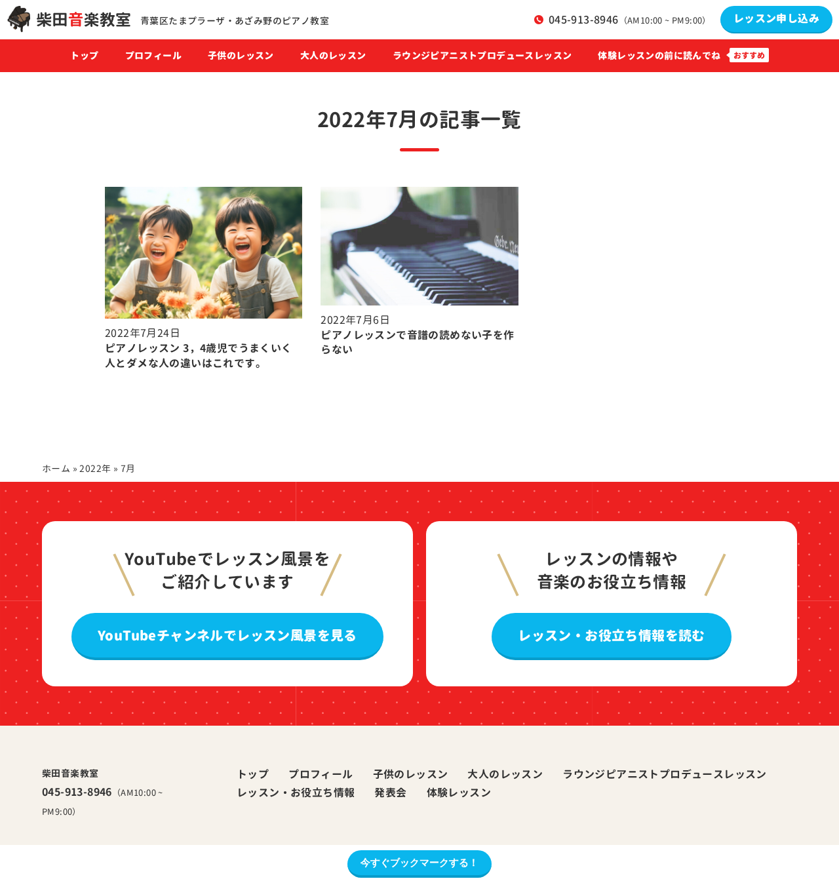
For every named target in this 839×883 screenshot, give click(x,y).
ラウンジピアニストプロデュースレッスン (482, 55)
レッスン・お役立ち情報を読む (611, 635)
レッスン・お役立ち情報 (296, 792)
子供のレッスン (241, 55)
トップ (84, 55)
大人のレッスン (505, 774)
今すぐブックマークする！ (419, 862)
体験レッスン (459, 792)
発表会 (390, 792)
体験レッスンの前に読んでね (659, 55)
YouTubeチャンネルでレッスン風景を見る (227, 635)
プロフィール (153, 55)
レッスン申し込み (776, 18)
